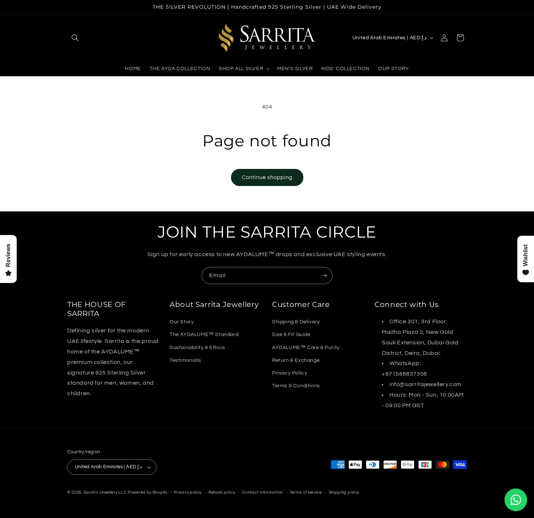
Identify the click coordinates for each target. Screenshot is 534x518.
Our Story (182, 321)
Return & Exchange (296, 360)
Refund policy (222, 492)
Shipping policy (344, 492)
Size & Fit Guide (291, 334)
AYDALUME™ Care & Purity (306, 347)
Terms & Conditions (296, 385)
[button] (75, 38)
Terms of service (306, 492)
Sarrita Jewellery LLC (105, 492)
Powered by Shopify (147, 492)
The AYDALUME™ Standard (204, 334)
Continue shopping (267, 177)
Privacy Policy (289, 373)
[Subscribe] (324, 275)
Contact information (262, 492)
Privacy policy (188, 492)
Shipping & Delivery (296, 321)
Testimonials (185, 360)
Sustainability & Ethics (197, 347)
